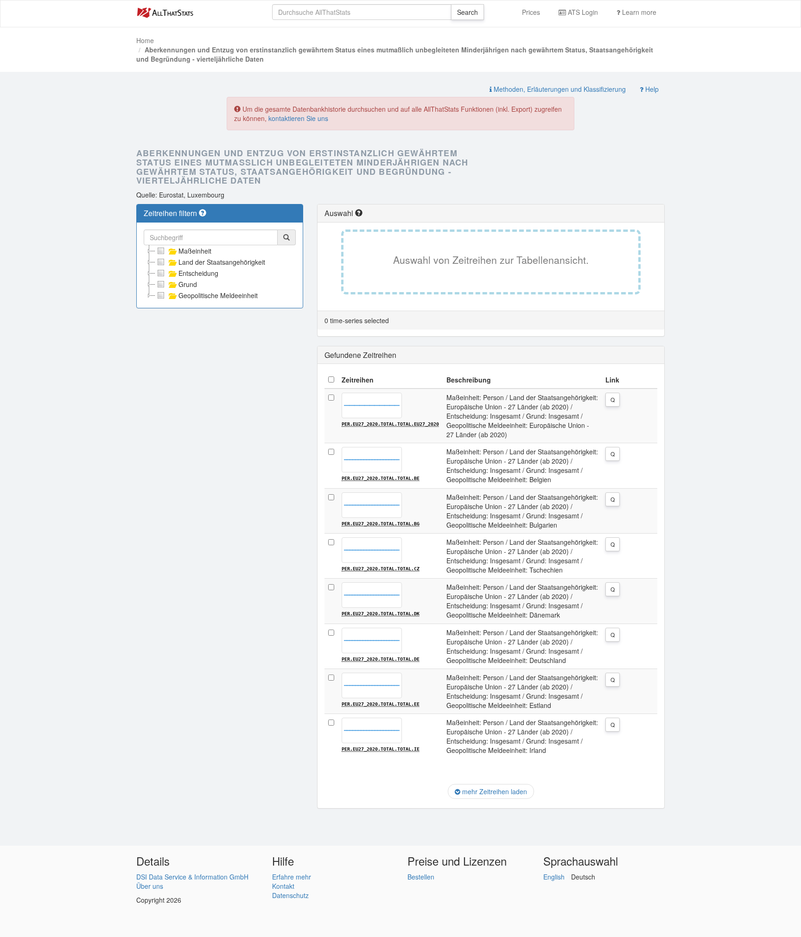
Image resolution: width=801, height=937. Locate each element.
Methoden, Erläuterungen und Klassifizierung (559, 89)
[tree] (220, 273)
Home (145, 40)
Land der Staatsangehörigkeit (221, 262)
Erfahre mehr (291, 876)
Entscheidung (198, 273)
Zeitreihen (358, 379)
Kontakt (283, 886)
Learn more (638, 12)
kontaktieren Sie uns (298, 118)
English (554, 876)
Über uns (149, 886)
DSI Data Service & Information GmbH (192, 876)
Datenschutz (290, 895)
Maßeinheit (194, 250)
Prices (531, 12)
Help (651, 89)
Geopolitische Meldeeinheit (218, 295)
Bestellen (420, 876)
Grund (187, 284)
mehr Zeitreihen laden (493, 791)
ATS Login (582, 12)
